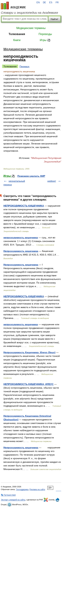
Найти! (54, 19)
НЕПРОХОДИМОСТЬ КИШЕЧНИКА (23, 205)
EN (38, 2)
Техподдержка (22, 489)
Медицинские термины (31, 28)
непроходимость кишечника (20, 237)
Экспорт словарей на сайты (13, 500)
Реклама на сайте (37, 489)
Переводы (45, 34)
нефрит (51, 181)
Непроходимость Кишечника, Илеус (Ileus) (29, 352)
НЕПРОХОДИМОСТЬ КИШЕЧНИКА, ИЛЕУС (28, 384)
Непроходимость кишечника (20, 251)
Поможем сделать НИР (31, 176)
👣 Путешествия (8, 495)
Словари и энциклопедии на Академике (29, 12)
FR (57, 2)
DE (44, 2)
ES (50, 2)
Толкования (17, 34)
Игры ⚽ (45, 40)
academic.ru (13, 5)
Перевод (24, 66)
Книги (16, 40)
